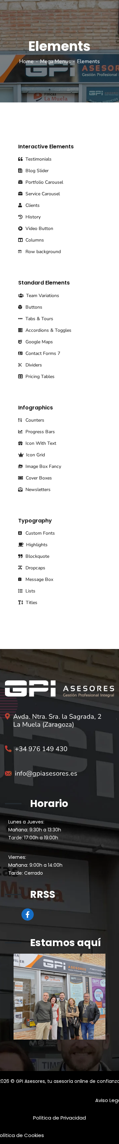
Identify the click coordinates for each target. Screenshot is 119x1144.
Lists (29, 591)
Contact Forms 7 (42, 353)
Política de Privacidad (59, 1117)
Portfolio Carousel (43, 182)
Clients (32, 205)
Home (26, 61)
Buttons (33, 307)
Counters (34, 420)
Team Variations (42, 295)
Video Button (38, 228)
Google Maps (38, 342)
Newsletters (37, 489)
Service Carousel (42, 194)
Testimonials (38, 159)
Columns (34, 240)
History (32, 217)
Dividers (33, 365)
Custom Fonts (39, 533)
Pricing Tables (39, 376)
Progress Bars (39, 432)
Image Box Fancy (42, 466)
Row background (42, 251)
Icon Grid (35, 455)
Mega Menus (55, 61)
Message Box (38, 579)
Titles (30, 602)
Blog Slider (36, 171)
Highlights (36, 545)
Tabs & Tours (38, 319)
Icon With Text (40, 443)
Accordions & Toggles (47, 330)
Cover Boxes (38, 478)
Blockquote (36, 556)
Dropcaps (34, 568)
